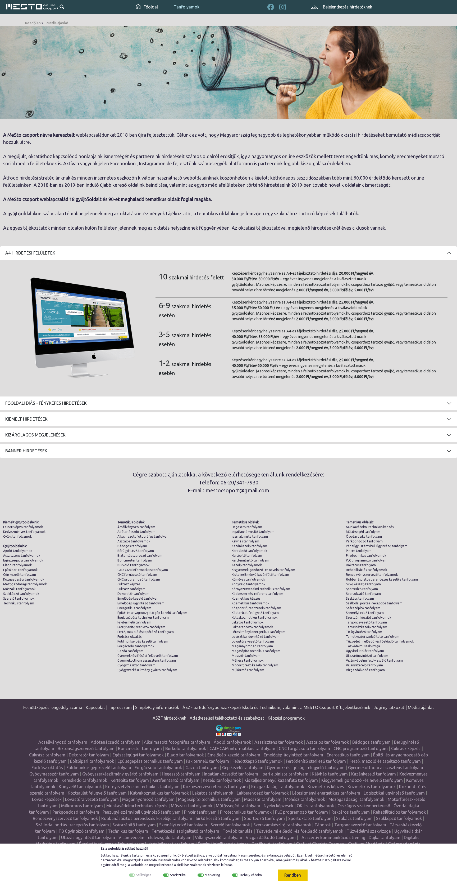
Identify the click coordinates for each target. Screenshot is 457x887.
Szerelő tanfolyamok (18, 598)
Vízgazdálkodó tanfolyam (365, 670)
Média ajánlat (57, 23)
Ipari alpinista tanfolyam (250, 536)
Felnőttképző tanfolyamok (23, 527)
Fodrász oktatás (129, 636)
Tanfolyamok (186, 7)
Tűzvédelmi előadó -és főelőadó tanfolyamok (380, 641)
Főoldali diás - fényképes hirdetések (46, 403)
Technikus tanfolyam (18, 603)
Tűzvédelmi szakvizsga (363, 646)
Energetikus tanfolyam (134, 608)
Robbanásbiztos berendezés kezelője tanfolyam (382, 579)
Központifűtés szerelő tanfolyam (256, 608)
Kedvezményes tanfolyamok (24, 531)
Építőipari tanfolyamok (20, 570)
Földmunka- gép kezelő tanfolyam (142, 641)
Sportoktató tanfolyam (363, 593)
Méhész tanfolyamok (247, 660)
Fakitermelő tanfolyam (134, 622)
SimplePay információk (157, 707)
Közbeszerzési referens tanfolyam (257, 593)
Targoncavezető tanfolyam (366, 622)
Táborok (322, 824)
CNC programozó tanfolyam (138, 579)
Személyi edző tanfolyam (365, 612)
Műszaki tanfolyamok (19, 589)
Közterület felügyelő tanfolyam (255, 612)
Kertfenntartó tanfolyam (250, 560)
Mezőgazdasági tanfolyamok (25, 584)
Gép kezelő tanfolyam (19, 574)
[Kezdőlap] (32, 7)
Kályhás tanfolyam (245, 541)
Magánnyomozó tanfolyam (252, 646)
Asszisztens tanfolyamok (21, 555)
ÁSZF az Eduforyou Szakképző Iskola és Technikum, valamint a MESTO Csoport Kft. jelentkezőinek (276, 707)
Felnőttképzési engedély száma (52, 707)
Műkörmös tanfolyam (248, 670)
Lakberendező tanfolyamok (252, 627)
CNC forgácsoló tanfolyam (137, 574)
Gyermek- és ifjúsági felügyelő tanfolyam (147, 655)
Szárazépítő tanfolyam (363, 608)
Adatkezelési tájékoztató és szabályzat (227, 718)
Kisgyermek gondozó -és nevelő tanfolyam (263, 570)
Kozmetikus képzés (246, 598)
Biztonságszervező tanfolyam (139, 555)
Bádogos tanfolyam (132, 546)
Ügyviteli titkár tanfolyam (365, 651)
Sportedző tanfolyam (362, 589)
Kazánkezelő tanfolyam (249, 546)
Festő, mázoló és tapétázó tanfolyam (145, 632)
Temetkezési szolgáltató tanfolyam (372, 636)
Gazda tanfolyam (130, 651)
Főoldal (150, 7)
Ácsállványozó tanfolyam (136, 527)
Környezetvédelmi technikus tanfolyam (261, 589)
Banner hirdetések (26, 450)
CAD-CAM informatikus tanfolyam (142, 570)
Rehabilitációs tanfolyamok (366, 570)
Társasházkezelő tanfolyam (366, 627)
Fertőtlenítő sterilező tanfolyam (141, 627)
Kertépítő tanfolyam (247, 555)
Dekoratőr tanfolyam (133, 593)
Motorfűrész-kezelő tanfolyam (255, 665)
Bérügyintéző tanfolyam (135, 550)
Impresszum (120, 707)
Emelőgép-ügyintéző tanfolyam (140, 603)
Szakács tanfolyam (360, 598)
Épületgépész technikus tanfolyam (143, 617)
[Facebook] (270, 6)
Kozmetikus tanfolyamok (250, 603)
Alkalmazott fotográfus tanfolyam (143, 536)
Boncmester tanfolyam (134, 560)
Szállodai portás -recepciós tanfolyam (374, 603)
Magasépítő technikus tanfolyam (256, 651)
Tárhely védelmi (251, 875)
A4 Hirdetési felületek (30, 253)
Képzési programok (286, 718)
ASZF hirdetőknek (169, 718)
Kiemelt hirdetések (26, 419)
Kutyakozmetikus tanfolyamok (254, 617)
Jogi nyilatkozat (389, 707)
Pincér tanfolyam (359, 550)
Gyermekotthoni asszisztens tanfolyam (146, 660)
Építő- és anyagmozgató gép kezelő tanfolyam (152, 612)
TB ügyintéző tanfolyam (364, 632)
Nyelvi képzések (278, 805)
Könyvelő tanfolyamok (248, 584)
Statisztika (178, 875)
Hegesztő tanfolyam (247, 527)
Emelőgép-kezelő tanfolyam (138, 598)
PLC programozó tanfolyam (366, 560)
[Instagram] (282, 6)
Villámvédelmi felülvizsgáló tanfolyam (374, 660)
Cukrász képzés (128, 584)
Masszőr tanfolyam (246, 655)
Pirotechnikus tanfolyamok (366, 555)
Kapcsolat (95, 707)
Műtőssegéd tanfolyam (363, 531)
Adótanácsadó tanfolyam (136, 531)
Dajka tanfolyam (384, 837)
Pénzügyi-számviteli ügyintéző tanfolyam (377, 546)
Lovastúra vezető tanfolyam (253, 641)
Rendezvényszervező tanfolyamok (372, 574)
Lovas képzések (47, 799)
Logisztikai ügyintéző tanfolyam (256, 636)
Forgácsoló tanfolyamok (135, 646)
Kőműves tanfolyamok (248, 579)
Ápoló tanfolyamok (17, 550)
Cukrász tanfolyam (131, 589)
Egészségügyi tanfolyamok (23, 560)
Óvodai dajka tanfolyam (364, 536)
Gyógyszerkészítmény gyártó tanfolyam (147, 670)
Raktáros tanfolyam (361, 565)
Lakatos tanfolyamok (247, 622)
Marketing (212, 875)
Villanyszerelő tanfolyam (364, 665)
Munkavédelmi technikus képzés (370, 527)
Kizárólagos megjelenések (35, 435)
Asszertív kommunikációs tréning (333, 837)
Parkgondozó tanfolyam (364, 541)
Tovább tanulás (238, 831)
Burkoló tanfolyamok (133, 565)
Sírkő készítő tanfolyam (363, 584)
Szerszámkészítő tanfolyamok (368, 617)
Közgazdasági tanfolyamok (23, 579)
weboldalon (139, 865)
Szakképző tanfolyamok (21, 593)
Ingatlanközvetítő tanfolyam (253, 531)
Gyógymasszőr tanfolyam (136, 665)
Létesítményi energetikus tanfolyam (258, 632)
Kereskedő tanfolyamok (249, 550)
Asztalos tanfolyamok (133, 541)
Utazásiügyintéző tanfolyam (367, 655)
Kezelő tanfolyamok (247, 565)
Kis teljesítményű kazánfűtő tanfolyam (260, 574)
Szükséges (143, 875)
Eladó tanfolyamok (17, 565)
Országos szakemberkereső (363, 805)
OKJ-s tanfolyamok (17, 536)
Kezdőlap (33, 23)
